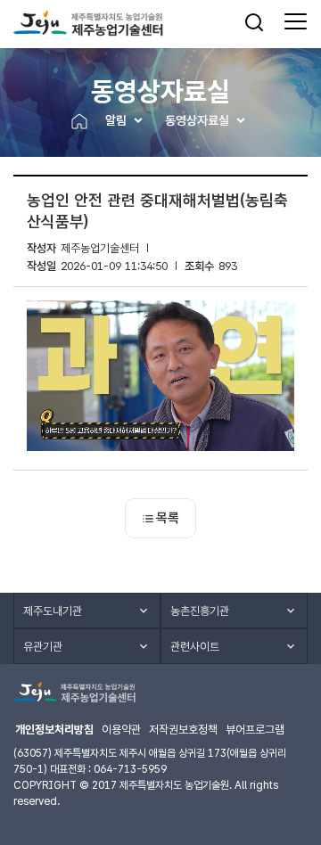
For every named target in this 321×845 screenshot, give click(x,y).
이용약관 (121, 729)
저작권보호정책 (183, 729)
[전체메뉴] (295, 22)
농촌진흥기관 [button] (199, 611)
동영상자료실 (197, 120)
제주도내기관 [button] (52, 611)
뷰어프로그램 (255, 729)
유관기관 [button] (42, 646)
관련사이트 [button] (194, 646)
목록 (167, 518)
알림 (116, 120)
